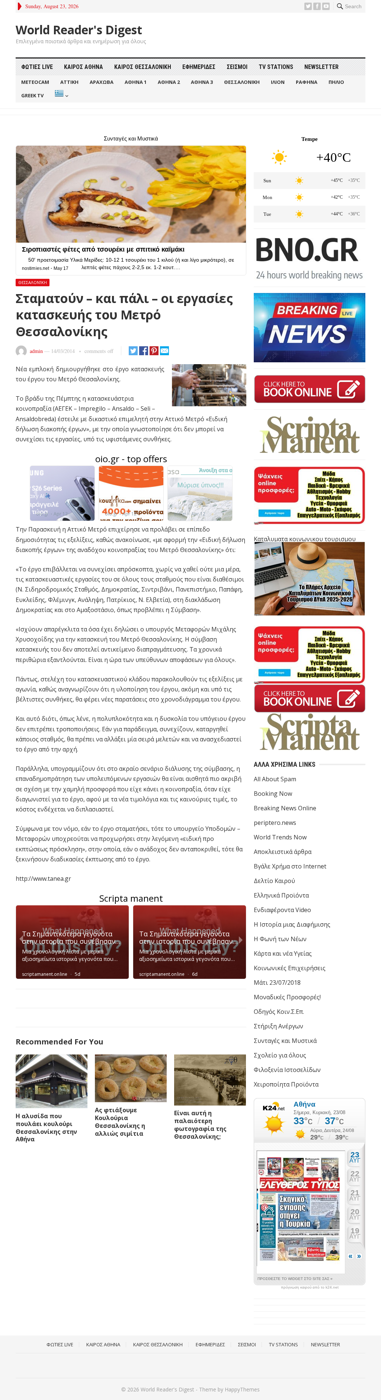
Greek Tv (32, 95)
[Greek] (61, 96)
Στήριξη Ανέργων (278, 1026)
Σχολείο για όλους (280, 1055)
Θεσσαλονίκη (32, 282)
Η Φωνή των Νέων (280, 939)
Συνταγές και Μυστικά (285, 1041)
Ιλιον (278, 82)
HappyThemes (242, 1389)
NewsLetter (321, 66)
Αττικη (69, 82)
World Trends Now (280, 837)
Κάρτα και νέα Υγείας (283, 953)
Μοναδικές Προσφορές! (287, 997)
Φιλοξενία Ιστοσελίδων (287, 1070)
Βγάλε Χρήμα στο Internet (290, 866)
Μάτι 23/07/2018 (277, 982)
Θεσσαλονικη (242, 82)
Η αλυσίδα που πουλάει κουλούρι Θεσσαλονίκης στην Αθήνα (46, 1127)
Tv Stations (276, 66)
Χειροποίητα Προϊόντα (286, 1084)
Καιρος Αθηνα (83, 66)
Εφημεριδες (198, 66)
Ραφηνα (306, 82)
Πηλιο (336, 82)
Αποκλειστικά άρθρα (282, 852)
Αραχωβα (101, 82)
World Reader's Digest (79, 30)
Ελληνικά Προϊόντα (281, 895)
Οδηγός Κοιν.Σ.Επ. (279, 1012)
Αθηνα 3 (202, 82)
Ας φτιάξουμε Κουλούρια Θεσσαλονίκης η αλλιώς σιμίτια (120, 1121)
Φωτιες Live (37, 66)
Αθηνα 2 (169, 82)
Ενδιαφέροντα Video (282, 910)
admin (36, 350)
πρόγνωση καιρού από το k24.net (310, 1287)
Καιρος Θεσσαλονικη (142, 66)
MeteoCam (35, 82)
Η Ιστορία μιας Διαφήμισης (292, 924)
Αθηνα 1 (136, 82)
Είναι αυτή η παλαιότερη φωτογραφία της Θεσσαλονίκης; (200, 1124)
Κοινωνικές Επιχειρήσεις (290, 968)
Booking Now (273, 793)
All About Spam (275, 779)
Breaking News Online (285, 808)
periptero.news (275, 823)
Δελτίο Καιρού (274, 881)
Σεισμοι (237, 66)
